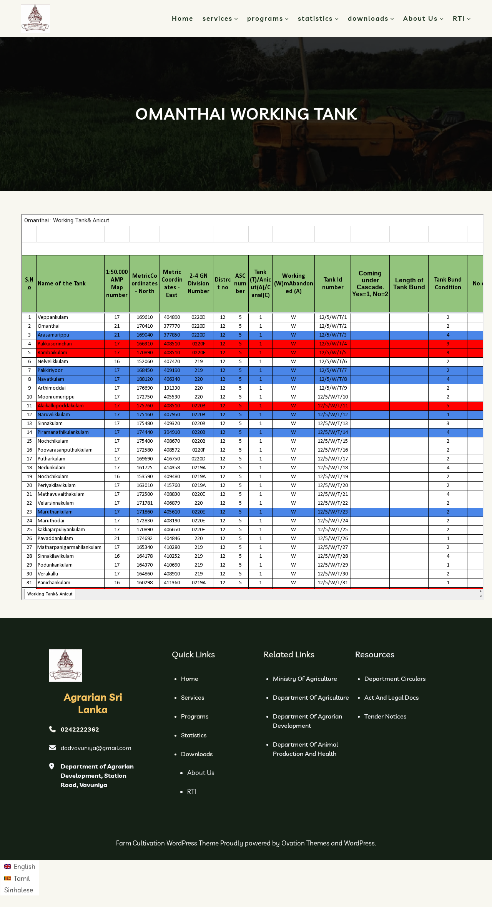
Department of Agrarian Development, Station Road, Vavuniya (97, 775)
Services (192, 697)
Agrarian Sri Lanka (93, 703)
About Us (200, 773)
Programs (194, 716)
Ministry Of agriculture (305, 678)
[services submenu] (236, 18)
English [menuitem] (24, 866)
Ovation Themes (305, 843)
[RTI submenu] (469, 19)
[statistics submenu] (337, 18)
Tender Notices (385, 716)
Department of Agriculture (311, 697)
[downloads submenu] (392, 18)
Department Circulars (395, 678)
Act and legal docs (391, 697)
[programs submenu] (287, 18)
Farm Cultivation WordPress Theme (167, 843)
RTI (191, 791)
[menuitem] (19, 866)
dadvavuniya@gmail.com (96, 748)
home (189, 678)
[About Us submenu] (442, 18)
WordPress (359, 843)
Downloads (197, 754)
